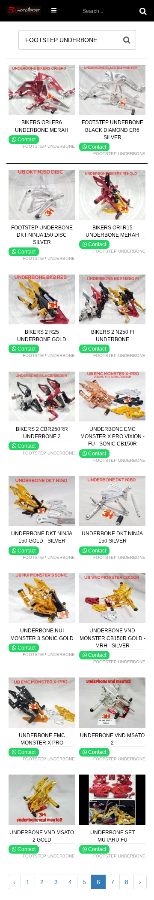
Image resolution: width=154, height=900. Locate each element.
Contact (26, 140)
